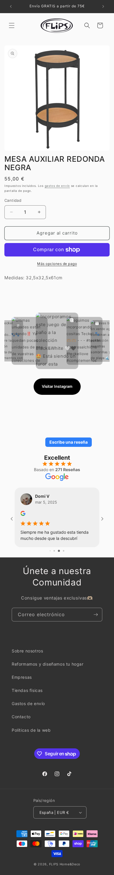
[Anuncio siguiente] (103, 6)
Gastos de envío (28, 703)
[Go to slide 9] (57, 551)
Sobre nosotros (27, 650)
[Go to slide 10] (62, 551)
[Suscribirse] (95, 614)
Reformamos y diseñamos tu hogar (48, 664)
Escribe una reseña (68, 442)
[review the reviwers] (22, 514)
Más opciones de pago (57, 263)
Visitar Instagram (57, 386)
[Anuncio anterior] (10, 6)
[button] (11, 25)
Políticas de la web (31, 730)
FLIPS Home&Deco (65, 864)
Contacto (21, 716)
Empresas (22, 677)
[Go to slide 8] (52, 551)
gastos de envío (57, 185)
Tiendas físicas (27, 690)
